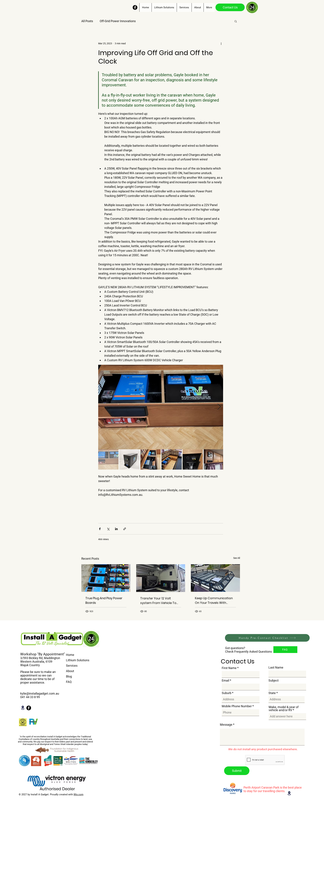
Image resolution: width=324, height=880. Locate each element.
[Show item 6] (214, 459)
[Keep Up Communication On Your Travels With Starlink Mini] (215, 578)
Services (71, 665)
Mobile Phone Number (237, 706)
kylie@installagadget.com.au (39, 693)
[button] (235, 21)
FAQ (69, 682)
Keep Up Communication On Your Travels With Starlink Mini (214, 600)
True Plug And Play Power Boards (103, 600)
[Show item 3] (150, 459)
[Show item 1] (108, 459)
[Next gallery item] (219, 407)
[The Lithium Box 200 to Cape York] (160, 578)
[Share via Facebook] (99, 528)
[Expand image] (160, 407)
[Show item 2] (129, 459)
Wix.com (78, 794)
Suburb (226, 693)
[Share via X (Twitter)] (108, 528)
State (272, 693)
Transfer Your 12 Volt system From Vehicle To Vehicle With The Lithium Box (158, 600)
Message (226, 724)
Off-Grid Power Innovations (118, 21)
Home (70, 655)
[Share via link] (124, 528)
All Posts (87, 21)
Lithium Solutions (77, 660)
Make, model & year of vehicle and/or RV (284, 709)
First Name (229, 668)
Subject (273, 680)
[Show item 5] (193, 459)
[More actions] (221, 43)
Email (225, 680)
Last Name (275, 667)
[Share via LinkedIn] (116, 528)
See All (236, 558)
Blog (69, 676)
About (70, 671)
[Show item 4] (171, 459)
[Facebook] (135, 7)
